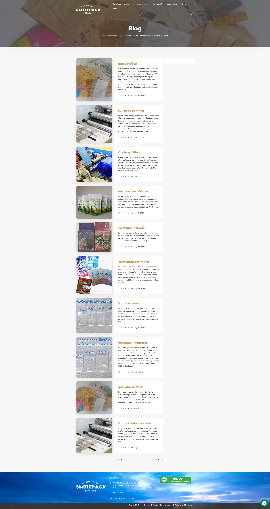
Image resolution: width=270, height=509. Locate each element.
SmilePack (117, 4)
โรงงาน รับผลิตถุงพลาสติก (134, 423)
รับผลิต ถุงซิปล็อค (129, 152)
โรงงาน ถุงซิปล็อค (129, 304)
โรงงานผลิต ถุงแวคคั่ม (131, 228)
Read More (125, 96)
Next (158, 459)
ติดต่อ (115, 9)
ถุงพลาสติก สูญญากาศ (132, 343)
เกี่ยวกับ (126, 4)
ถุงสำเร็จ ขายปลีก (157, 4)
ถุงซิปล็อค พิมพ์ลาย (130, 387)
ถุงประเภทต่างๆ (171, 4)
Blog (184, 4)
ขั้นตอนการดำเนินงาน (139, 4)
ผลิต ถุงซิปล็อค (127, 64)
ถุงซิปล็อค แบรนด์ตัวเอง (133, 191)
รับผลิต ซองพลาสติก (131, 111)
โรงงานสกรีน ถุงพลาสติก (133, 262)
